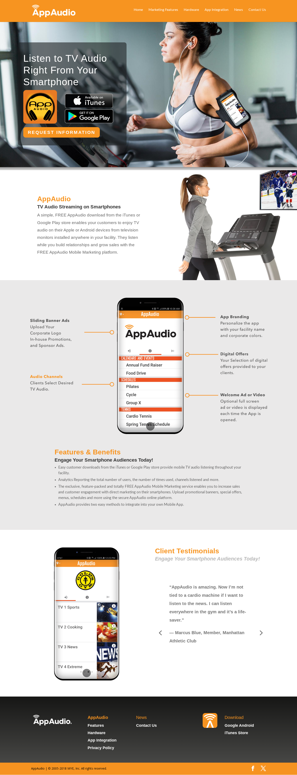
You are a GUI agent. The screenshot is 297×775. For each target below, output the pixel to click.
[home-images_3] (148, 433)
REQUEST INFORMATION (61, 132)
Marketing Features (163, 10)
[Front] (86, 679)
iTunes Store (236, 733)
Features (96, 725)
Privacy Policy (101, 748)
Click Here (184, 650)
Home (138, 10)
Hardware (191, 10)
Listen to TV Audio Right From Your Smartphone (65, 70)
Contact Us (257, 10)
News (238, 10)
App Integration (217, 10)
